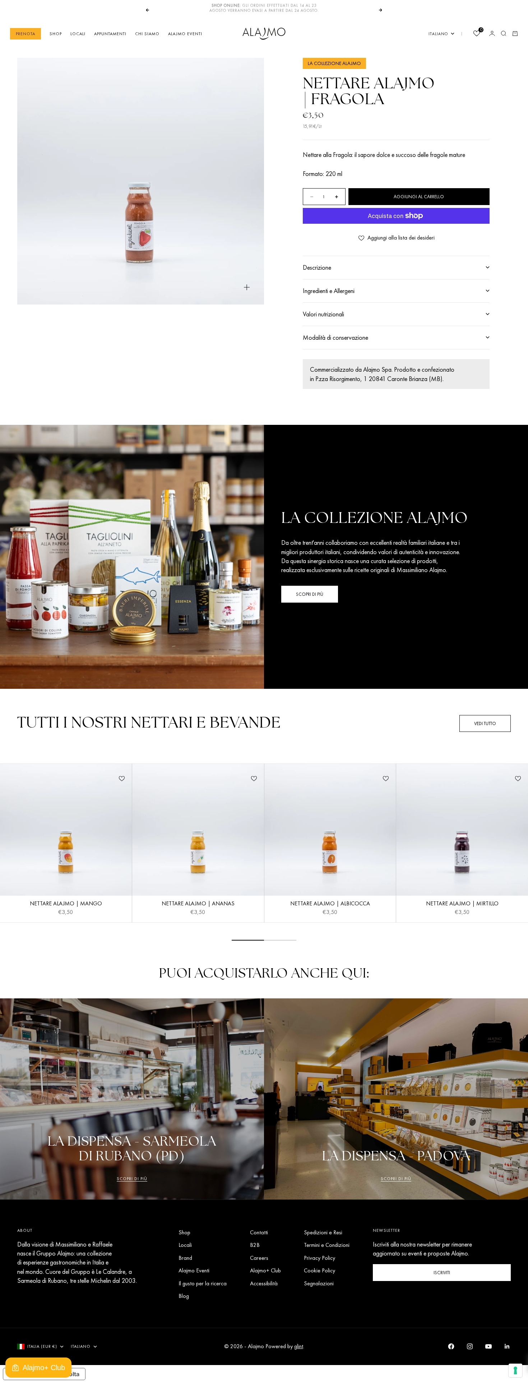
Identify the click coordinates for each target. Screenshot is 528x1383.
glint (298, 1346)
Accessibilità (264, 1283)
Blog (184, 1296)
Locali (77, 33)
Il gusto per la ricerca (203, 1283)
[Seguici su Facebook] (451, 1346)
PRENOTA (25, 33)
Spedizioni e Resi (323, 1232)
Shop (56, 33)
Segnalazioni (319, 1283)
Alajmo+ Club (265, 1270)
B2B (255, 1245)
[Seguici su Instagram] (469, 1346)
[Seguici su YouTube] (488, 1346)
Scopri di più (132, 1179)
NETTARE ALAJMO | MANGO (66, 904)
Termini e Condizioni (326, 1245)
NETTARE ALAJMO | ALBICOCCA (330, 904)
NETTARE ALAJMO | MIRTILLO (462, 904)
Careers (259, 1258)
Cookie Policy (319, 1270)
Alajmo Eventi (185, 33)
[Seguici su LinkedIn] (507, 1346)
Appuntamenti (110, 33)
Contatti (259, 1232)
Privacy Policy (319, 1258)
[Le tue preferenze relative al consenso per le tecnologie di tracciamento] (515, 1370)
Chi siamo (147, 33)
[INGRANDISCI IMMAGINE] (247, 287)
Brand (185, 1258)
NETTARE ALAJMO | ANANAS (198, 904)
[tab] (149, 723)
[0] (476, 34)
